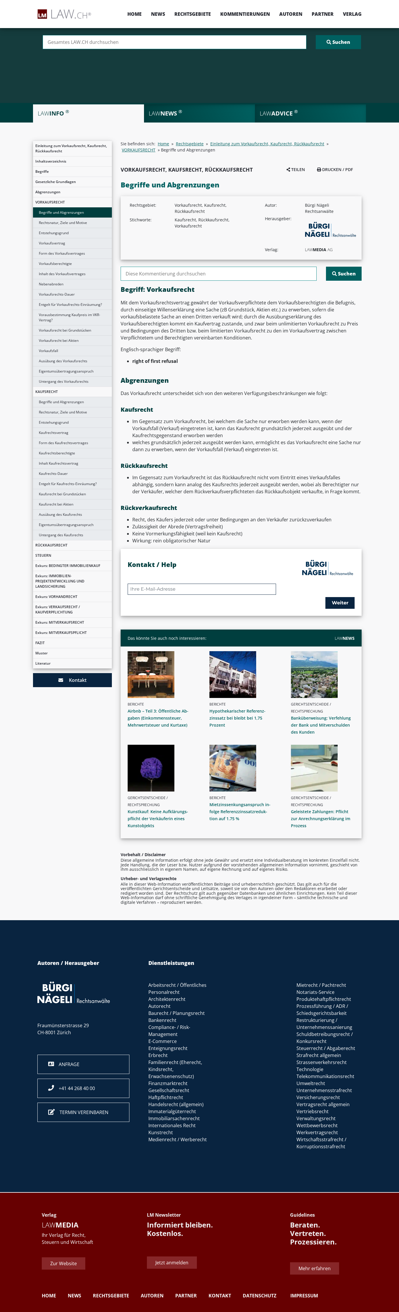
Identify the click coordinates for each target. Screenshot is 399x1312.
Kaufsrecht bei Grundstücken (62, 494)
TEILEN (297, 169)
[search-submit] (338, 42)
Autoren (290, 14)
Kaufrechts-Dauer (53, 473)
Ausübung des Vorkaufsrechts (63, 360)
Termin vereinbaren (81, 1112)
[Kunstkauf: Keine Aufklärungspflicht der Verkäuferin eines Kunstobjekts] (161, 768)
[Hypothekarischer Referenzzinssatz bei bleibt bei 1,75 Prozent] (243, 674)
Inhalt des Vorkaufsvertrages (62, 273)
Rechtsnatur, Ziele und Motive (63, 222)
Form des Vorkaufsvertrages (62, 253)
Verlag (352, 14)
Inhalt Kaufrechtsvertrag (58, 463)
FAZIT (40, 642)
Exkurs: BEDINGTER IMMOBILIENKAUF (67, 565)
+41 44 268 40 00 (74, 1088)
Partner (323, 14)
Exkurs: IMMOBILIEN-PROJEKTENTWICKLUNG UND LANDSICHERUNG (59, 581)
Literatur (43, 663)
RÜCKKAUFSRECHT (51, 545)
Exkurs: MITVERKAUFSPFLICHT (61, 632)
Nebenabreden (51, 284)
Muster (41, 653)
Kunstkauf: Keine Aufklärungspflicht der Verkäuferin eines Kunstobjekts (158, 818)
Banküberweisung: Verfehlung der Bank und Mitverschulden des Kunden (321, 725)
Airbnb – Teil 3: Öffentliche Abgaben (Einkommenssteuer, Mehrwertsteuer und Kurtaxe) (158, 718)
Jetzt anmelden (171, 1262)
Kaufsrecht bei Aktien (56, 504)
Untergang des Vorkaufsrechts (64, 381)
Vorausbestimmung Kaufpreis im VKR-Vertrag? (69, 317)
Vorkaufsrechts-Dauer (57, 294)
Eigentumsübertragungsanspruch (66, 371)
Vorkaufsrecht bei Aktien (59, 340)
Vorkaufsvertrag (52, 243)
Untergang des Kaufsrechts (61, 534)
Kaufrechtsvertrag (53, 432)
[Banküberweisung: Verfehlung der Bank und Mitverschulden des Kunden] (325, 674)
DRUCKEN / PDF (337, 169)
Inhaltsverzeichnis (50, 161)
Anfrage (66, 1064)
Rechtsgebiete (192, 14)
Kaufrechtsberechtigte (57, 453)
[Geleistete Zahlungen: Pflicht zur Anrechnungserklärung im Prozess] (325, 768)
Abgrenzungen (47, 191)
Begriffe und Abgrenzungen (61, 212)
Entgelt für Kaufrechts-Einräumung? (68, 483)
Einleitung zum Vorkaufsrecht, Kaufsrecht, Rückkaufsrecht (71, 148)
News (158, 14)
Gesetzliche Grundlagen (55, 181)
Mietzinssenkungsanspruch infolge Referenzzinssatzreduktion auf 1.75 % (239, 811)
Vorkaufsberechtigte (55, 263)
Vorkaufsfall (48, 350)
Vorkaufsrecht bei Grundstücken (65, 330)
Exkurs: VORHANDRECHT (56, 596)
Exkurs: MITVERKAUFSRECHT (59, 622)
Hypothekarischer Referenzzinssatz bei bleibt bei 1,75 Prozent (237, 718)
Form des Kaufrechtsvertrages (63, 442)
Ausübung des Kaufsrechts (60, 514)
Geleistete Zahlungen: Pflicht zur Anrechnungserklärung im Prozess (320, 818)
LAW (345, 638)
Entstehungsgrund (54, 232)
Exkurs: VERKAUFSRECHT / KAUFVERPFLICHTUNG (57, 609)
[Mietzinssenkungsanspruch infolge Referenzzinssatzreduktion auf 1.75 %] (243, 768)
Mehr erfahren (315, 1268)
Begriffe (42, 171)
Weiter (340, 603)
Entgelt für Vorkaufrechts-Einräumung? (70, 304)
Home (134, 14)
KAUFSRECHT (46, 391)
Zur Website (63, 1263)
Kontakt (74, 680)
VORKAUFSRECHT (50, 202)
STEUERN (43, 555)
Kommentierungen (245, 14)
